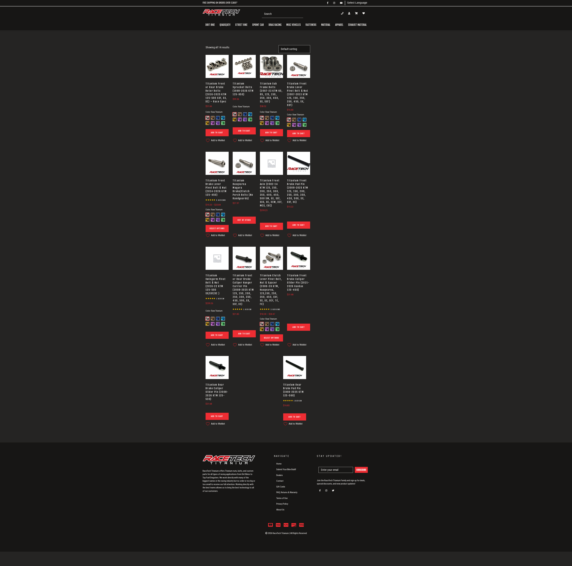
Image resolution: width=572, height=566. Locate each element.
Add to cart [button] (217, 132)
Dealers (279, 475)
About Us (280, 509)
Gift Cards (280, 486)
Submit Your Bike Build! (286, 469)
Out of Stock (244, 220)
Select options (217, 228)
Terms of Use (282, 498)
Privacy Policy (282, 503)
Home (279, 463)
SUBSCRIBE (361, 469)
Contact (279, 481)
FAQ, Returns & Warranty (286, 492)
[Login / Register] (349, 13)
